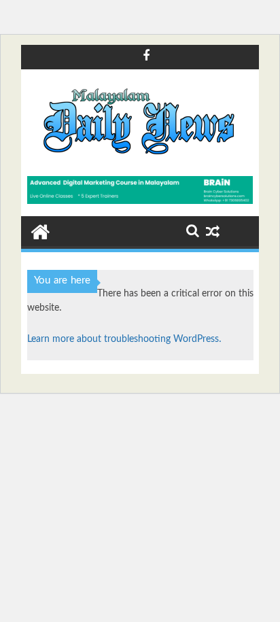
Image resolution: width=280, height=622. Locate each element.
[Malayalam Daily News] (40, 231)
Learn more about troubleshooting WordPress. (124, 339)
